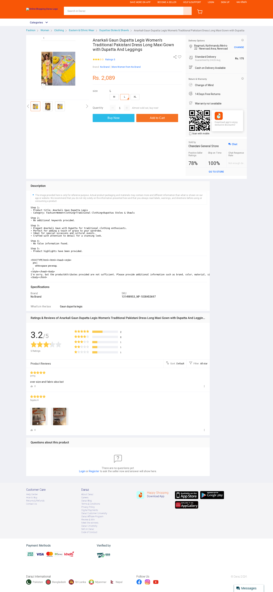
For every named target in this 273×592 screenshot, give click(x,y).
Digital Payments (89, 510)
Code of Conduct (89, 532)
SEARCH (187, 11)
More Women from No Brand (126, 67)
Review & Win (88, 519)
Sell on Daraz (87, 529)
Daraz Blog (86, 500)
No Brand (105, 67)
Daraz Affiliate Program (92, 516)
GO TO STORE (216, 171)
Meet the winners (89, 523)
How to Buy (31, 497)
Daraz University (89, 526)
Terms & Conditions (90, 504)
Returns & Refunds (35, 500)
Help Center (32, 494)
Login (211, 2)
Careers (84, 497)
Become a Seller (166, 2)
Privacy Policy (88, 507)
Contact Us (31, 504)
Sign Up (225, 2)
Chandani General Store (203, 146)
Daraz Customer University (94, 513)
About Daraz (87, 494)
